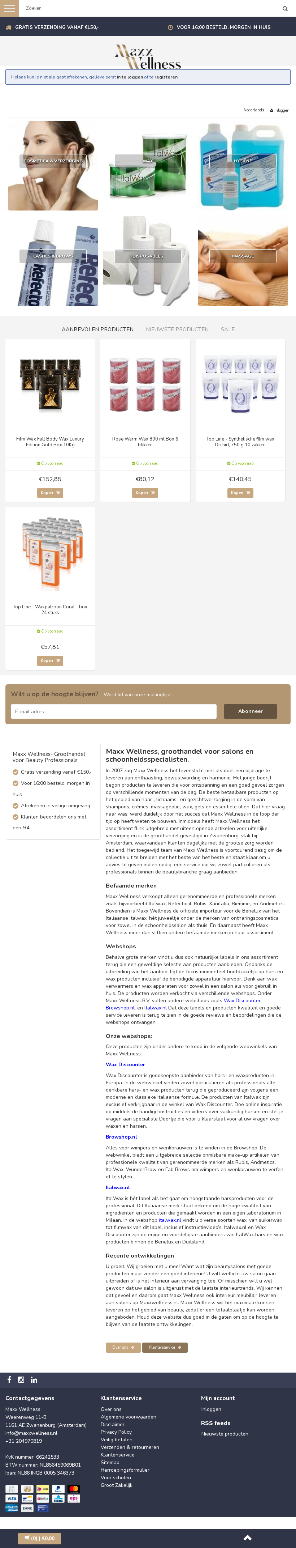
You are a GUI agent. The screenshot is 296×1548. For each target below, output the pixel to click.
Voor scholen (116, 1477)
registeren (166, 77)
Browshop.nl (120, 1007)
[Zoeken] (285, 9)
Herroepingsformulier (125, 1470)
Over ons (120, 1347)
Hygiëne (243, 161)
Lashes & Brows (53, 256)
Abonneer (250, 711)
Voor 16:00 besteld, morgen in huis (224, 27)
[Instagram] (22, 1380)
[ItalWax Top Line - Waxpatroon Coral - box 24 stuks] (50, 551)
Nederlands (254, 110)
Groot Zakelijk (116, 1485)
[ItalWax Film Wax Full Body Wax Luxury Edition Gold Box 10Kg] (50, 383)
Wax (148, 161)
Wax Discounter (242, 1000)
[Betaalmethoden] (43, 1499)
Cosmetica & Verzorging (53, 161)
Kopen (47, 493)
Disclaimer (113, 1424)
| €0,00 (43, 1538)
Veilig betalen (116, 1439)
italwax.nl (170, 1220)
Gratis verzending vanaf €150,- (57, 27)
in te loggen (130, 77)
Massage (243, 256)
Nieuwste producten (224, 1433)
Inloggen (281, 110)
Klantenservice (162, 1347)
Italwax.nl (155, 1007)
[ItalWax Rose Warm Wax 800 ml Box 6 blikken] (145, 383)
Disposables (147, 256)
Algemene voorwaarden (128, 1416)
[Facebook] (10, 1380)
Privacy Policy (116, 1432)
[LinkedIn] (35, 1380)
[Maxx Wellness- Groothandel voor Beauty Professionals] (148, 55)
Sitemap (110, 1462)
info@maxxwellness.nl (31, 1433)
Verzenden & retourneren (130, 1447)
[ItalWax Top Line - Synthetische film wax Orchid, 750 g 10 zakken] (240, 383)
